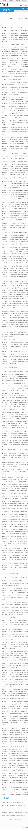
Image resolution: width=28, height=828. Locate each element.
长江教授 (21, 8)
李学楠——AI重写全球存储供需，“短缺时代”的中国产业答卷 (14, 815)
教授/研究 (22, 5)
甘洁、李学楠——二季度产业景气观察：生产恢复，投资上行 (14, 805)
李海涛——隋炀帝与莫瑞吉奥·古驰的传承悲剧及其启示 (13, 802)
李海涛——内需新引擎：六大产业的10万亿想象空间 (12, 809)
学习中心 (24, 0)
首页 (5, 0)
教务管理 (18, 0)
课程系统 (11, 0)
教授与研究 (7, 14)
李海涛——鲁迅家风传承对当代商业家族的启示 (11, 819)
